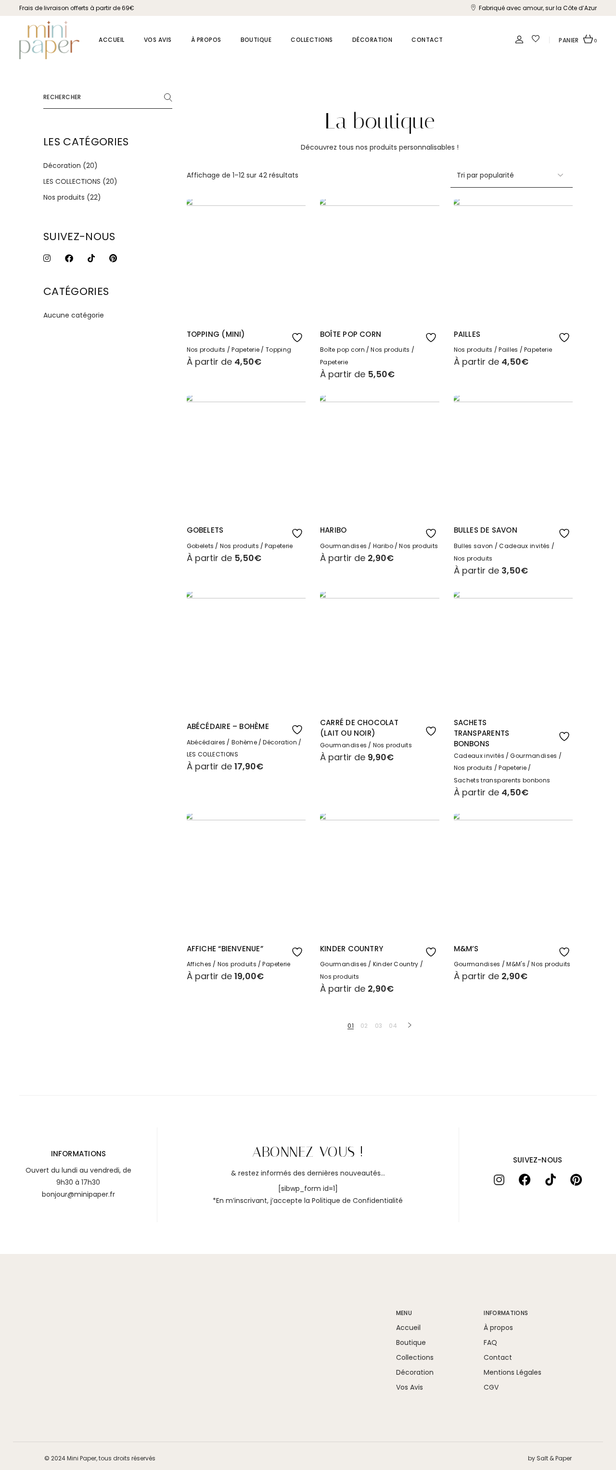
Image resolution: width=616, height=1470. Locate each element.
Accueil (408, 1327)
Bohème (244, 742)
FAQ (490, 1342)
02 (364, 1026)
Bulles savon (473, 546)
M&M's (516, 964)
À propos (498, 1327)
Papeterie (245, 349)
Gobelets (205, 530)
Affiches (199, 964)
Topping (279, 349)
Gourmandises (343, 546)
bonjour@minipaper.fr (78, 1194)
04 (393, 1026)
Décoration (280, 742)
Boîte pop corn (350, 334)
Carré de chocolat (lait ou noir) (359, 727)
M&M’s (466, 949)
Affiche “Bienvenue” (225, 949)
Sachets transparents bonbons (482, 733)
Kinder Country (351, 949)
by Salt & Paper (550, 1458)
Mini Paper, (82, 1458)
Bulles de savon (485, 530)
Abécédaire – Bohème (228, 726)
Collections (415, 1357)
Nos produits (206, 349)
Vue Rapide (279, 334)
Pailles (467, 334)
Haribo (333, 530)
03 (379, 1026)
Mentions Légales (512, 1372)
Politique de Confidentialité (357, 1200)
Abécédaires (206, 742)
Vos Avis (409, 1387)
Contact (498, 1357)
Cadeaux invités (524, 546)
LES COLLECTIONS (212, 754)
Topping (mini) (216, 334)
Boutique (411, 1342)
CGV (491, 1387)
